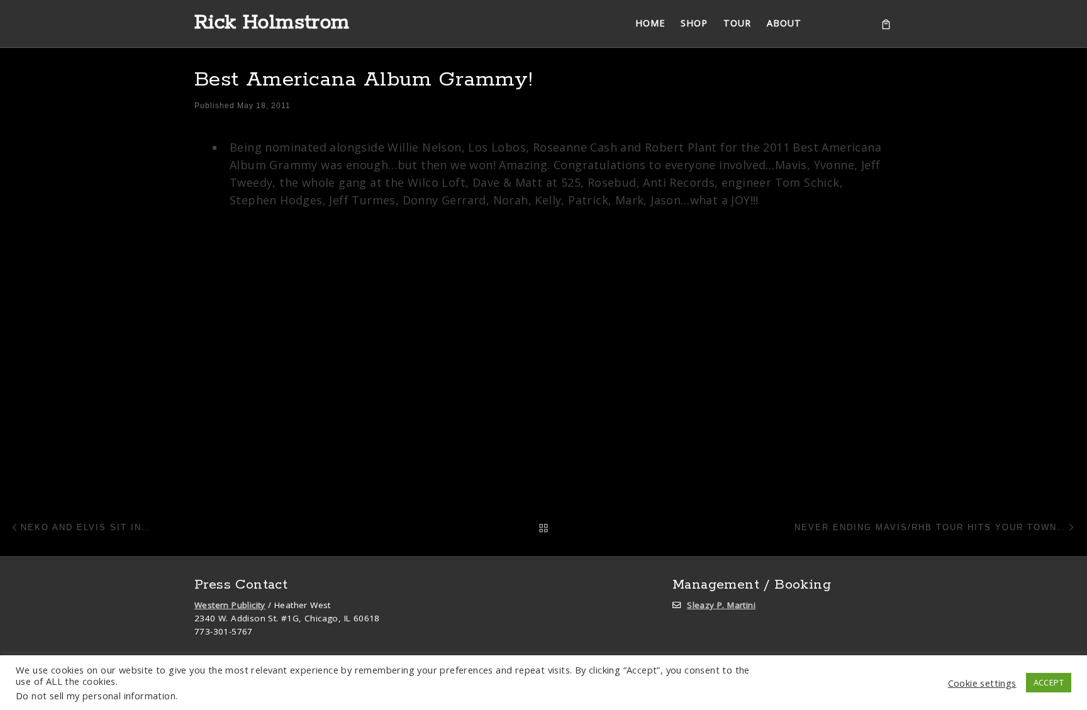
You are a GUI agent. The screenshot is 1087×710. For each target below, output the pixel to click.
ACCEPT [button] (1049, 682)
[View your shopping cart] (886, 23)
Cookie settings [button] (982, 683)
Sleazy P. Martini (721, 605)
